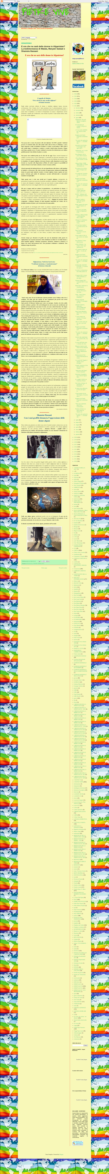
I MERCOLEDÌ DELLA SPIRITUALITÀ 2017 (80, 736)
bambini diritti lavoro (79, 524)
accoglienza (76, 473)
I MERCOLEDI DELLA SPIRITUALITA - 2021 (80, 708)
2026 (75, 94)
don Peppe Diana (78, 607)
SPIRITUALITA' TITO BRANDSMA (79, 991)
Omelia (75, 883)
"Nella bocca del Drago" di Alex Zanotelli (81, 371)
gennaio (78, 434)
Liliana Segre (77, 817)
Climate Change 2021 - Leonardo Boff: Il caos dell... (81, 282)
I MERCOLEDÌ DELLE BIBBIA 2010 (80, 742)
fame (75, 633)
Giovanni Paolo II (78, 680)
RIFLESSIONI (77, 937)
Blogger (61, 1154)
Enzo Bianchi (77, 625)
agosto (77, 117)
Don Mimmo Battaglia (79, 605)
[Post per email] (39, 561)
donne (75, 613)
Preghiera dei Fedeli (79, 925)
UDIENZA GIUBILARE (80, 1011)
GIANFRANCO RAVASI (80, 656)
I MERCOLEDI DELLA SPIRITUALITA (80, 705)
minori (75, 869)
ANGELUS (77, 493)
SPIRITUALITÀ (78, 986)
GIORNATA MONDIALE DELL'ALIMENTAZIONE (80, 670)
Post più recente (25, 568)
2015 (75, 449)
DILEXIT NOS (77, 583)
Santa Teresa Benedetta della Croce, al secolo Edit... (81, 313)
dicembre (78, 108)
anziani (75, 504)
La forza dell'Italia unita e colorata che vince (81, 343)
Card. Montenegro (78, 543)
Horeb (75, 702)
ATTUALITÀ (29, 563)
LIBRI (75, 815)
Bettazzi (76, 528)
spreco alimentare (78, 995)
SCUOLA (76, 950)
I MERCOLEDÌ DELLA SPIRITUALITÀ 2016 (80, 732)
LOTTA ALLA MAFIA (79, 822)
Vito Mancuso (77, 1037)
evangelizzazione (78, 629)
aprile (77, 427)
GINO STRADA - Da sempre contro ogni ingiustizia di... (80, 246)
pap (75, 907)
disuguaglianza (77, 593)
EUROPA (76, 627)
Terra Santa (76, 999)
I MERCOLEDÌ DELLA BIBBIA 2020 (80, 718)
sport (75, 993)
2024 (75, 98)
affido (75, 479)
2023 (75, 101)
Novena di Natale (78, 879)
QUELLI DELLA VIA (78, 63)
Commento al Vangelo (79, 556)
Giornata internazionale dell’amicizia (79, 660)
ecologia (76, 615)
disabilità (76, 589)
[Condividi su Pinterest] (49, 561)
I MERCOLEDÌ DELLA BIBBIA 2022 (80, 722)
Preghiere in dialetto (79, 927)
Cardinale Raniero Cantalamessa (78, 545)
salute (75, 946)
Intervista (76, 792)
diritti (75, 587)
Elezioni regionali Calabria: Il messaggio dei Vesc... (81, 301)
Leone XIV (76, 805)
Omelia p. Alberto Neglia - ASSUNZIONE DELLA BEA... (81, 216)
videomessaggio (77, 1033)
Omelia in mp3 (77, 887)
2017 (75, 444)
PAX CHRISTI (77, 913)
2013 (75, 454)
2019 (75, 439)
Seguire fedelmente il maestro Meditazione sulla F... (81, 351)
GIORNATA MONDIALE (80, 662)
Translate (33, 39)
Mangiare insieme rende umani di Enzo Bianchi (81, 347)
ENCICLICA (77, 623)
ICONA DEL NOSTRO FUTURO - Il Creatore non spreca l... (81, 266)
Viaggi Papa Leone (78, 1031)
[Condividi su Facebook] (47, 561)
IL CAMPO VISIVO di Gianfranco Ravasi (81, 380)
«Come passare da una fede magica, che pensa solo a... (81, 395)
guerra (75, 698)
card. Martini (77, 541)
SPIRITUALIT (77, 984)
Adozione (76, 477)
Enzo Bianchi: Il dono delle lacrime (80, 241)
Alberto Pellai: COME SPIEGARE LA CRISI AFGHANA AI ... (81, 165)
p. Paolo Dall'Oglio (78, 897)
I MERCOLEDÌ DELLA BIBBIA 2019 (80, 715)
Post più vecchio (63, 568)
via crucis (76, 1023)
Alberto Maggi (77, 481)
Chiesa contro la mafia (79, 552)
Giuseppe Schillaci (78, 686)
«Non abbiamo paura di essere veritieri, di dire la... (81, 159)
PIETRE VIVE (45, 12)
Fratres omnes (77, 654)
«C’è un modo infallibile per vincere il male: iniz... (81, 131)
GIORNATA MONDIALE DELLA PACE (80, 675)
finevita (76, 639)
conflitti (76, 562)
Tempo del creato (78, 997)
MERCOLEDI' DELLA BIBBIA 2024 (79, 846)
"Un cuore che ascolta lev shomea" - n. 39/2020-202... (81, 415)
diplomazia (76, 585)
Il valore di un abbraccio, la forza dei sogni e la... (81, 390)
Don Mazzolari (77, 601)
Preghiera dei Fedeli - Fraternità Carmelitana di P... (81, 136)
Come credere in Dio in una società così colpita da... (81, 237)
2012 (75, 456)
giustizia (76, 688)
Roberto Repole (77, 941)
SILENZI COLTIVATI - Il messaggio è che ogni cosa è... (81, 147)
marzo (77, 429)
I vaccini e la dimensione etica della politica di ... (81, 271)
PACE (42, 563)
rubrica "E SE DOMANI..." (80, 943)
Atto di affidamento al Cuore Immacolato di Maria (80, 514)
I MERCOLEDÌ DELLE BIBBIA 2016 (80, 760)
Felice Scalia (77, 637)
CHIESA (76, 550)
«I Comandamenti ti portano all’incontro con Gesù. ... (80, 291)
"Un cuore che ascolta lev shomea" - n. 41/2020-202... (81, 261)
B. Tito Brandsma (78, 520)
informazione (77, 784)
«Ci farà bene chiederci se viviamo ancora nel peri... (81, 226)
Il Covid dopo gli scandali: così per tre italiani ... (81, 126)
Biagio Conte (77, 530)
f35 (75, 631)
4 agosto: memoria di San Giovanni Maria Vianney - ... (81, 367)
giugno (77, 422)
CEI (75, 548)
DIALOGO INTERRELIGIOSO (79, 578)
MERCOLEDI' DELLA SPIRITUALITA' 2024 (79, 856)
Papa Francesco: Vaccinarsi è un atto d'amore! (80, 232)
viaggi (75, 1025)
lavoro (75, 798)
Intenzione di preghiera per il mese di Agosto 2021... (81, 376)
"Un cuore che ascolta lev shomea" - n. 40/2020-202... (81, 333)
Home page (44, 568)
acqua (75, 475)
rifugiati (76, 939)
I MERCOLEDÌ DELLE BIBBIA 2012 (80, 746)
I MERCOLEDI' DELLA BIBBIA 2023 (80, 770)
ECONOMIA (77, 617)
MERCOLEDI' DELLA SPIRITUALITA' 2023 (79, 853)
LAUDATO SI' (77, 796)
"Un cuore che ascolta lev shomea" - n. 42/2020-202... (81, 185)
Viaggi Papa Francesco (79, 1027)
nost (75, 877)
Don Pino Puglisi (78, 609)
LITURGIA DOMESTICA (80, 819)
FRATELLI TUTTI (78, 648)
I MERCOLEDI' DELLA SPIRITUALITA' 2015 (80, 773)
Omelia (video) (77, 885)
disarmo (76, 591)
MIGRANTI (77, 865)
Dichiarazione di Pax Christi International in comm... (81, 356)
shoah (75, 965)
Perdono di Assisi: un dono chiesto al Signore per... (80, 410)
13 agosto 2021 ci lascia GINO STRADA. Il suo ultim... (81, 277)
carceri (75, 538)
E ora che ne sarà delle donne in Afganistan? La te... (81, 211)
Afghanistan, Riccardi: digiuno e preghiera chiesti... (80, 121)
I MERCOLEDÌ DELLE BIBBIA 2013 (80, 749)
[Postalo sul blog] (44, 561)
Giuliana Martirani (78, 684)
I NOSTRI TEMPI (37, 563)
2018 (75, 442)
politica (75, 915)
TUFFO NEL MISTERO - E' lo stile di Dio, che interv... (81, 339)
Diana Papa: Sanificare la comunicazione (81, 286)
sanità (75, 948)
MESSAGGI (77, 859)
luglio (77, 420)
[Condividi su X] (45, 561)
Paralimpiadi (77, 911)
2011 (75, 459)
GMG (75, 692)
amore (75, 489)
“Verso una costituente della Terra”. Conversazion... (80, 405)
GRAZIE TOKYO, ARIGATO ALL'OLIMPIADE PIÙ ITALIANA (80, 307)
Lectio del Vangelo (78, 800)
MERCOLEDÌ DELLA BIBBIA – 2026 (79, 839)
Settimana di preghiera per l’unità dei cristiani (80, 953)
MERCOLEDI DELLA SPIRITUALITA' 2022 (79, 843)
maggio (78, 424)
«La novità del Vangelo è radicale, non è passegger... (81, 362)
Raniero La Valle (78, 931)
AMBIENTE (77, 487)
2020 (75, 437)
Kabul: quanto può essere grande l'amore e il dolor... (81, 206)
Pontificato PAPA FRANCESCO (78, 918)
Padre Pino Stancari (78, 903)
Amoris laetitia (77, 491)
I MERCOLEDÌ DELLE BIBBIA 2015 (80, 756)
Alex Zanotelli (77, 485)
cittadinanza (77, 554)
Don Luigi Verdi (78, 599)
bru (75, 532)
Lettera (75, 807)
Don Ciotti (76, 595)
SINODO (76, 967)
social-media (77, 978)
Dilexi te (76, 581)
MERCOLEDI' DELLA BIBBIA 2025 (79, 850)
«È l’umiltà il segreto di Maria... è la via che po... (81, 251)
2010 (75, 461)
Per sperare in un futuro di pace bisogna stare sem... (81, 170)
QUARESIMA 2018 (79, 929)
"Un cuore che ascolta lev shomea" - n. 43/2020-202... (81, 142)
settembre (78, 115)
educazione (76, 621)
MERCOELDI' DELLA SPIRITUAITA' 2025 (79, 836)
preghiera (76, 923)
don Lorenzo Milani (79, 597)
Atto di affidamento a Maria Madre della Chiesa (80, 511)
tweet (75, 1005)
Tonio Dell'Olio (77, 1001)
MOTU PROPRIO (78, 873)
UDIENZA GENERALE (80, 1007)
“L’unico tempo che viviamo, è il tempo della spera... (80, 318)
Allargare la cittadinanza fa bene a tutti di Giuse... (81, 221)
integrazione (77, 786)
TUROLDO (77, 1003)
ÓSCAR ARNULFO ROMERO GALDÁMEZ (80, 893)
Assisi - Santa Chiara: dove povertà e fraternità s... (80, 296)
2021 (75, 106)
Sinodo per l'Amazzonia (79, 974)
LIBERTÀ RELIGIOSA (80, 811)
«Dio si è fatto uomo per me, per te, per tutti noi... (81, 323)
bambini (76, 522)
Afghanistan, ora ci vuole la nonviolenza (81, 151)
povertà (75, 921)
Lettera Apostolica (78, 809)
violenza (76, 1035)
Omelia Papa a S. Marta (79, 889)
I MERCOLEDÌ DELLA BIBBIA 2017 (80, 712)
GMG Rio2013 (77, 696)
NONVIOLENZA (78, 875)
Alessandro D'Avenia (79, 483)
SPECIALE (77, 982)
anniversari (76, 499)
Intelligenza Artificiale (79, 788)
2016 (75, 447)
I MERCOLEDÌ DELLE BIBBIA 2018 (80, 763)
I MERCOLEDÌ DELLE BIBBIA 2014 (80, 753)
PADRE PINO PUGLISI (80, 901)
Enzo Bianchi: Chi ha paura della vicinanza (81, 155)
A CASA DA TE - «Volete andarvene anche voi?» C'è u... (80, 190)
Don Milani (76, 603)
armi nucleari (77, 508)
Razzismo (76, 933)
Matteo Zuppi (77, 831)
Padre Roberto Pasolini (79, 905)
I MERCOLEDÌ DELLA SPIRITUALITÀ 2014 (80, 729)
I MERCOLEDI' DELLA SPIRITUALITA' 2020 (80, 777)
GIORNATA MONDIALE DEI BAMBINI (80, 667)
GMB (75, 690)
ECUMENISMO (78, 619)
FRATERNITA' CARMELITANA (78, 651)
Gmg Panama (77, 694)
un (74, 1014)
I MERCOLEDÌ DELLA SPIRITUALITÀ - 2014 (80, 725)
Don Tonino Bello (78, 611)
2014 (75, 451)
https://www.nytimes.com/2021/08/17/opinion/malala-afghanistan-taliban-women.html (48, 252)
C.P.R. (75, 536)
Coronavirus (77, 568)
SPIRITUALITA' (78, 988)
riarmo (75, 935)
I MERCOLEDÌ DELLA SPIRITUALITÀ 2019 (80, 739)
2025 (75, 96)
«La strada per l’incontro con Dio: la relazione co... (81, 175)
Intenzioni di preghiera (79, 790)
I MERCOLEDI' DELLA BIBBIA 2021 (80, 767)
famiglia (76, 635)
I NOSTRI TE (77, 780)
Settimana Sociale (78, 963)
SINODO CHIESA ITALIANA (78, 969)
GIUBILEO (77, 682)
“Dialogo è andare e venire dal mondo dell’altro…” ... (80, 201)
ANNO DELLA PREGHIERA (78, 501)
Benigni (76, 526)
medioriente (77, 833)
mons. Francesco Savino (80, 871)
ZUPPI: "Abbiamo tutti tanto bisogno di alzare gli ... (81, 196)
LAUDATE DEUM (78, 794)
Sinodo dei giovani (78, 972)
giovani (75, 678)
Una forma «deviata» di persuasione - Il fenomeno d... (81, 385)
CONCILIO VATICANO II (80, 558)
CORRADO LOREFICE (80, 570)
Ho (74, 700)
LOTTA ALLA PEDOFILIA (77, 826)
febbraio (78, 432)
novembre (78, 110)
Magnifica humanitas (79, 829)
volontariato (77, 1039)
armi (75, 506)
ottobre (77, 112)
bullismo (76, 535)
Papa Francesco (77, 909)
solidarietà (76, 980)
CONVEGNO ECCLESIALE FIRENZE (80, 564)
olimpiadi (76, 881)
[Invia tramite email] (42, 561)
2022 (75, 103)
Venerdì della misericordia (80, 1020)
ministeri (76, 867)
